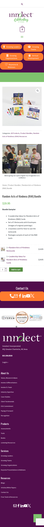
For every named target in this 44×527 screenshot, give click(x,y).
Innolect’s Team (6, 387)
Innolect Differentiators (9, 383)
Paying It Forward (7, 411)
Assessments (6, 429)
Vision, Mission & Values (9, 378)
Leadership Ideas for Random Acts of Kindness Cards (16, 259)
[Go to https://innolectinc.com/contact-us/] (16, 296)
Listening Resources (8, 443)
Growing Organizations (9, 465)
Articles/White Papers (8, 488)
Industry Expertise (7, 392)
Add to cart (15, 269)
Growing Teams (6, 460)
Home (4, 185)
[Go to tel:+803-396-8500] (12, 296)
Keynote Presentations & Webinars (13, 470)
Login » (5, 362)
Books (3, 438)
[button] (22, 4)
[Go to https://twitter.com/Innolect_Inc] (32, 296)
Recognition (5, 416)
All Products (15, 133)
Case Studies (5, 397)
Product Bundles (26, 133)
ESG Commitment (7, 406)
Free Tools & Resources (9, 497)
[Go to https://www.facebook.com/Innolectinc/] (20, 296)
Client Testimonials (7, 401)
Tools (3, 433)
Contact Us (5, 492)
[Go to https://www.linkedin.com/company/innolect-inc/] (24, 296)
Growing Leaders (7, 456)
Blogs (3, 483)
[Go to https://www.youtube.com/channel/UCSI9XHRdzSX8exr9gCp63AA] (28, 296)
